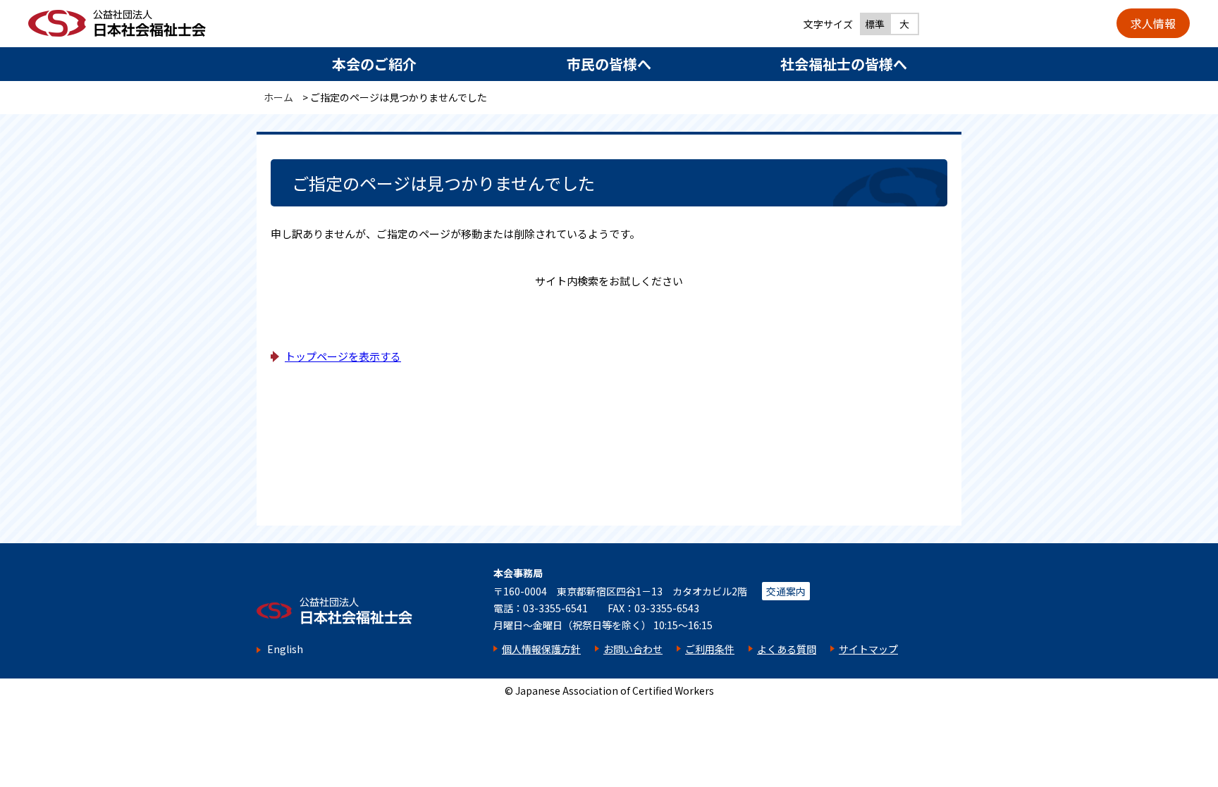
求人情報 (1153, 23)
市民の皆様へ (609, 64)
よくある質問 (786, 649)
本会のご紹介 (374, 64)
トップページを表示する (343, 356)
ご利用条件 (709, 649)
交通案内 (786, 591)
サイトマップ (868, 649)
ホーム (278, 97)
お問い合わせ (633, 649)
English (285, 649)
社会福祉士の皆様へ (843, 64)
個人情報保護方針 (541, 649)
